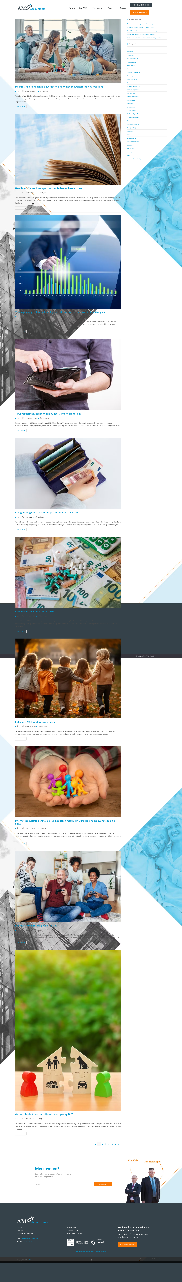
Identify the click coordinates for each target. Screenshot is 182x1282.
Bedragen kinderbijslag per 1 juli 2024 (37, 925)
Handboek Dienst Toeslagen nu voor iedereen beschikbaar (48, 188)
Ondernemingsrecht (133, 114)
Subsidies (130, 145)
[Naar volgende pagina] (119, 1144)
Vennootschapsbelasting (134, 159)
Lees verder (22, 106)
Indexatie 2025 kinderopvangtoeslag (36, 721)
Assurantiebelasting (132, 58)
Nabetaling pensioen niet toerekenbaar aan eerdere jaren (143, 31)
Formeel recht (131, 93)
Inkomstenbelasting (132, 96)
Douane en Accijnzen (133, 83)
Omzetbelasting (131, 110)
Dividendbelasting (132, 79)
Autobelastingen (131, 62)
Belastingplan (131, 65)
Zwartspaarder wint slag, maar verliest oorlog (140, 24)
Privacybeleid (80, 1252)
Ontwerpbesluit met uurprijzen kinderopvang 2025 (44, 1114)
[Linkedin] (91, 1260)
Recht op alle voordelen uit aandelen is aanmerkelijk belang (143, 38)
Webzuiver (162, 1259)
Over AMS (83, 8)
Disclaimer (89, 1252)
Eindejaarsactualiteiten (133, 86)
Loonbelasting (131, 107)
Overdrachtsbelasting (133, 124)
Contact (123, 8)
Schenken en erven (132, 138)
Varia (128, 155)
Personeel (130, 131)
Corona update (131, 76)
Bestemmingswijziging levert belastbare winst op (141, 34)
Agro (128, 48)
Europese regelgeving (133, 90)
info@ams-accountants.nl (30, 1238)
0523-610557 (28, 1241)
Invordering (130, 103)
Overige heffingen (132, 128)
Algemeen (130, 51)
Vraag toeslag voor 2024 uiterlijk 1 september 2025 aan (46, 512)
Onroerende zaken (132, 121)
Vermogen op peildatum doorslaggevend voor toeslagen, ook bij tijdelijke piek (60, 312)
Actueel (111, 8)
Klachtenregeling (100, 1252)
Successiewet (131, 148)
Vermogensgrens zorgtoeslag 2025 (35, 611)
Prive (128, 135)
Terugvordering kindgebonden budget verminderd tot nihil (48, 413)
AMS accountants (33, 1260)
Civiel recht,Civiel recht (133, 72)
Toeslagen (45, 91)
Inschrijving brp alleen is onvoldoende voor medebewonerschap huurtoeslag (59, 86)
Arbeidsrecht (130, 55)
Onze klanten (97, 8)
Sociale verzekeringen (133, 141)
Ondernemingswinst (133, 117)
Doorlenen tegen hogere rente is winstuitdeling (140, 27)
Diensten (72, 8)
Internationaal (131, 100)
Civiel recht (130, 69)
